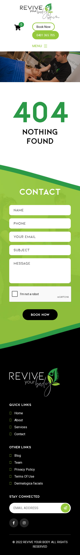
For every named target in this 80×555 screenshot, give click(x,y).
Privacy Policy (24, 469)
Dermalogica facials (28, 483)
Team (18, 462)
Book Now (43, 27)
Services (20, 427)
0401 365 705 (46, 35)
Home (18, 413)
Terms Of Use (24, 476)
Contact (19, 434)
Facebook (13, 522)
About (18, 420)
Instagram (24, 522)
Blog (17, 456)
